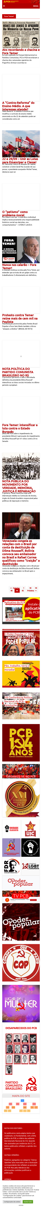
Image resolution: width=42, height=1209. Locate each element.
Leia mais (21, 1205)
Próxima (30, 591)
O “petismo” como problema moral (15, 213)
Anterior (16, 588)
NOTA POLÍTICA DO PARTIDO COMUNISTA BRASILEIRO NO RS (17, 372)
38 (30, 588)
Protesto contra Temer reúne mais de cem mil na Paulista (20, 318)
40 (11, 591)
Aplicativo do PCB (14, 602)
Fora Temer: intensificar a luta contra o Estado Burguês (20, 428)
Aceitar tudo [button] (28, 1201)
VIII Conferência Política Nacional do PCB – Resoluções (18, 701)
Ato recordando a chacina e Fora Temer (21, 51)
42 (23, 591)
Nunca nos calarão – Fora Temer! (19, 266)
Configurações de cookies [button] (12, 1201)
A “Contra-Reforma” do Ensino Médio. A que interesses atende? (18, 106)
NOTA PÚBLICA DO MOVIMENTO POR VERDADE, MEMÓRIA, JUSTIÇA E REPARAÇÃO (19, 486)
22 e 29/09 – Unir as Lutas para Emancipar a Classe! (20, 160)
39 (36, 588)
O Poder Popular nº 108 (18, 634)
